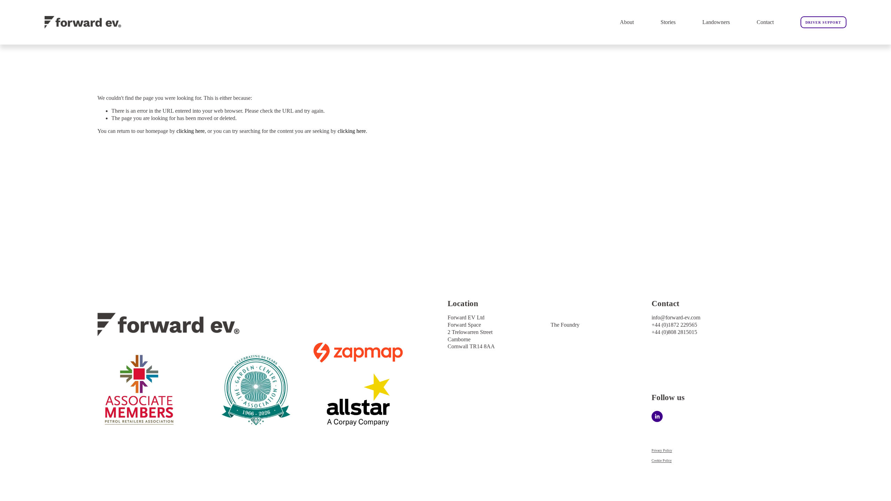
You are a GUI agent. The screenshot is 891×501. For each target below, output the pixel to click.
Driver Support (823, 22)
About (627, 22)
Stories (668, 22)
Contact (765, 22)
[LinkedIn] (657, 416)
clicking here (190, 131)
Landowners (716, 22)
